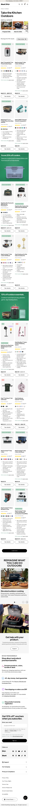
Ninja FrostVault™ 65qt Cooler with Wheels (20, 63)
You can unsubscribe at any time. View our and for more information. (15, 730)
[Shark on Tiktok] (22, 755)
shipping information (9, 696)
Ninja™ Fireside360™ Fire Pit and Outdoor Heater (7, 63)
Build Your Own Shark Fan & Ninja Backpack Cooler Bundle (7, 347)
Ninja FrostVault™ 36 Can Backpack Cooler (7, 508)
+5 (12, 262)
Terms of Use (5, 784)
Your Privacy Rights (6, 781)
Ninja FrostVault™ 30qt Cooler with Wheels (6, 255)
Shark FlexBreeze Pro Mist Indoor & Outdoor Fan (21, 255)
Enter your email (7, 722)
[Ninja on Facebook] (13, 751)
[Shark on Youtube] (19, 755)
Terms (6, 730)
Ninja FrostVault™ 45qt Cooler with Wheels (20, 451)
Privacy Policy (13, 730)
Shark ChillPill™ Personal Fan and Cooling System (21, 120)
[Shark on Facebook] (13, 755)
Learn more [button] (11, 80)
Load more (14, 550)
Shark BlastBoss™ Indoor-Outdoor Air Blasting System (21, 343)
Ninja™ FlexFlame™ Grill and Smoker (6, 399)
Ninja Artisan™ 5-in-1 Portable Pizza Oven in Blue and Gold (7, 121)
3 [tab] (16, 603)
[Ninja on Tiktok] (22, 751)
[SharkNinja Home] (5, 4)
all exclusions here (18, 736)
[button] (19, 4)
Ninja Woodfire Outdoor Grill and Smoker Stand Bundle (21, 206)
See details (7, 96)
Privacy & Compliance (8, 771)
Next (27, 602)
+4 (12, 459)
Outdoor (7, 8)
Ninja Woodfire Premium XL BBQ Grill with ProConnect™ (7, 204)
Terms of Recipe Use (7, 787)
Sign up (14, 740)
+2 (12, 71)
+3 (26, 71)
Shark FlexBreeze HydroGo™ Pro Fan (19, 399)
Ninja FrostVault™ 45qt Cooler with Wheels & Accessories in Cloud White (21, 512)
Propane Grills (6, 31)
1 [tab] (15, 602)
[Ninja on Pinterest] (25, 751)
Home (2, 8)
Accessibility (5, 794)
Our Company (6, 767)
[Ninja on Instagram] (16, 751)
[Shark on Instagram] (16, 755)
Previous (23, 602)
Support (14, 648)
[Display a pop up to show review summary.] (12, 68)
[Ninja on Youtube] (19, 751)
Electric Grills (18, 31)
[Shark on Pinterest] (25, 755)
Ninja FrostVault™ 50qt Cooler (6, 451)
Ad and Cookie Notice (7, 791)
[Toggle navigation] (27, 4)
